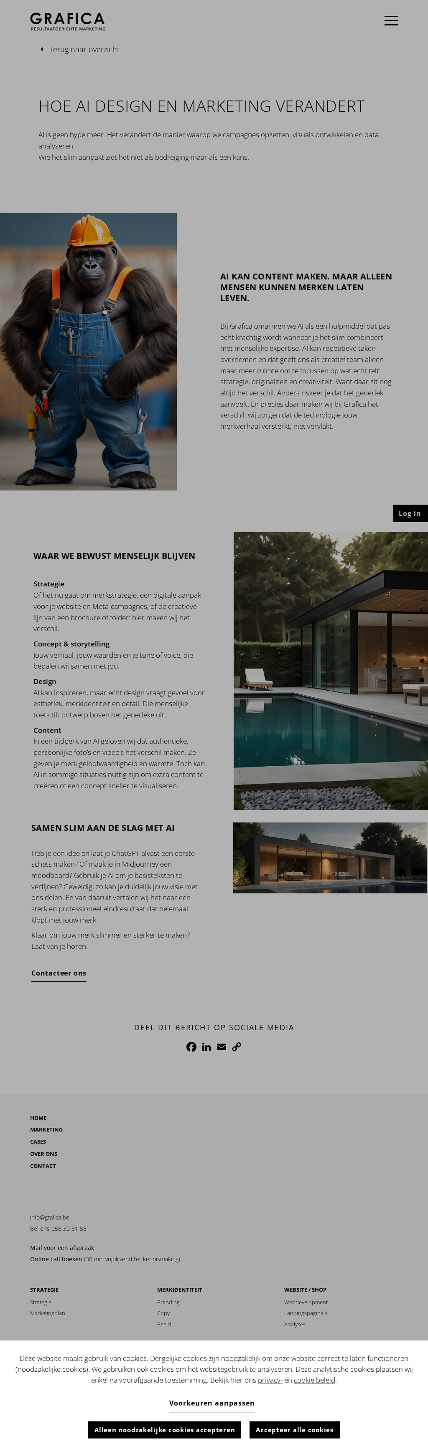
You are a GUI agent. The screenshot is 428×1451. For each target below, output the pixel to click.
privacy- (270, 1380)
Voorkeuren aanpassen (212, 1403)
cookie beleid (314, 1380)
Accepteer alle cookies (295, 1430)
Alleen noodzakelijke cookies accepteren (164, 1430)
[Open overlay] (391, 20)
